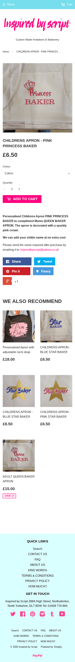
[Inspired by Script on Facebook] (22, 615)
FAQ (37, 559)
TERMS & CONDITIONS (37, 575)
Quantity (7, 182)
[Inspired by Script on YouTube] (62, 615)
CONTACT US (37, 554)
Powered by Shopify (51, 646)
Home (6, 51)
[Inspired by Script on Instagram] (42, 615)
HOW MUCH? (37, 586)
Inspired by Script (28, 646)
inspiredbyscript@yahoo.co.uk (39, 249)
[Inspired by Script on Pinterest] (32, 615)
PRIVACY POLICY (37, 580)
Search (37, 548)
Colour (6, 166)
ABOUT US (37, 564)
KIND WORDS (37, 570)
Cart (69, 4)
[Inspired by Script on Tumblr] (52, 615)
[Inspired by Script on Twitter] (13, 615)
